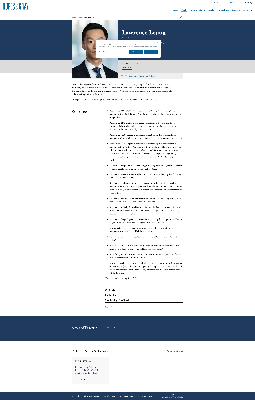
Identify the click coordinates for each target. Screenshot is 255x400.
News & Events (223, 10)
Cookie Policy (106, 396)
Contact (217, 3)
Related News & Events (147, 76)
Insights (211, 10)
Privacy (143, 396)
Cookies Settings (103, 51)
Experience (133, 76)
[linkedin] (248, 2)
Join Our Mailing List (231, 3)
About (175, 10)
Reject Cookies (136, 51)
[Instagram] (72, 396)
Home (74, 17)
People (184, 10)
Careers (245, 10)
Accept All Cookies (151, 51)
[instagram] (244, 3)
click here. (155, 46)
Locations (236, 10)
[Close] (158, 42)
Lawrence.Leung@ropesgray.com (161, 43)
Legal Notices (134, 396)
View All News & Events (175, 351)
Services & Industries (197, 10)
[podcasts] (251, 3)
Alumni (96, 396)
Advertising (88, 396)
